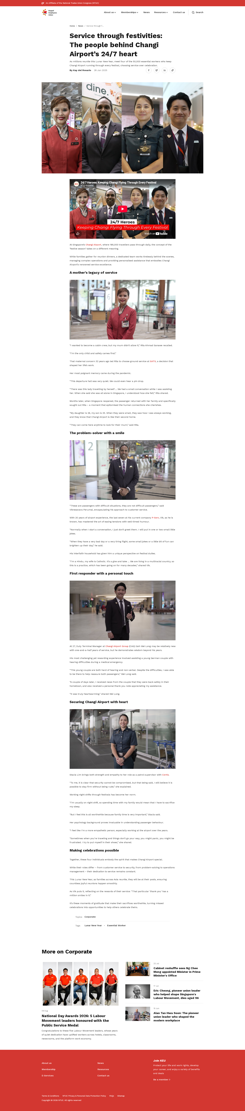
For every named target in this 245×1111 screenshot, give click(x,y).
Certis (165, 774)
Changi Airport (93, 244)
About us (46, 1063)
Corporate (90, 916)
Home (72, 26)
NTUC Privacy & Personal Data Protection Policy (84, 1096)
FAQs (111, 1096)
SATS (153, 361)
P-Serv (155, 517)
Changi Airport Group (116, 646)
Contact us (103, 1075)
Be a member (160, 1079)
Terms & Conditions (50, 1096)
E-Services (47, 1075)
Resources (103, 1069)
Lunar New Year (93, 925)
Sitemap (121, 1096)
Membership (48, 1069)
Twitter (158, 70)
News (80, 26)
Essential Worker (116, 925)
